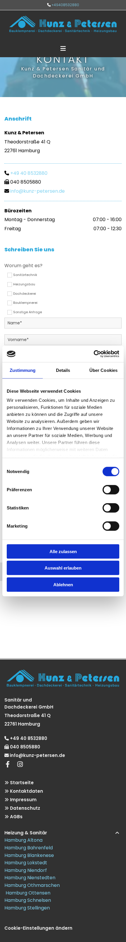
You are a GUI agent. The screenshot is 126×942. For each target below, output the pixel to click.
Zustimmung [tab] (23, 369)
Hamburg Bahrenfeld (28, 847)
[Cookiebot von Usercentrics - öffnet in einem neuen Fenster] (93, 354)
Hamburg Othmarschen (32, 885)
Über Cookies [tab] (103, 369)
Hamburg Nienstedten (29, 877)
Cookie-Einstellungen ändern (38, 928)
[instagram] (20, 764)
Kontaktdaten (26, 791)
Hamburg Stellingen (27, 907)
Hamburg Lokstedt (25, 862)
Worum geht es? (23, 265)
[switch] (111, 489)
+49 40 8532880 (28, 173)
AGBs (16, 817)
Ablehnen (63, 584)
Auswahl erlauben (63, 567)
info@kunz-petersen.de (37, 191)
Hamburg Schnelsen (27, 900)
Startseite (22, 783)
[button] (63, 46)
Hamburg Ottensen (27, 893)
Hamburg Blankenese (29, 855)
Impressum (23, 800)
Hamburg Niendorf (25, 870)
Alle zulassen (63, 551)
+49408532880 (65, 4)
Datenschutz (25, 808)
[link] (117, 833)
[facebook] (7, 764)
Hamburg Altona (23, 840)
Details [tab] (63, 369)
